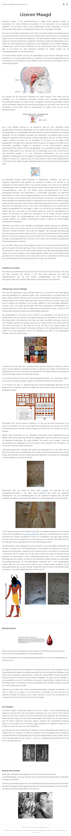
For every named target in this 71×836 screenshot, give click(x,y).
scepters (45, 490)
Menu (67, 4)
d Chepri (33, 534)
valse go (26, 534)
